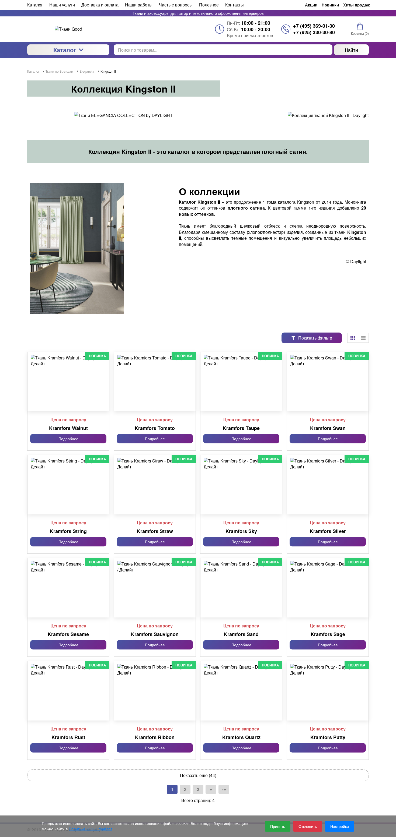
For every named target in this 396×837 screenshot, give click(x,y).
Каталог (64, 49)
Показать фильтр (315, 338)
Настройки (339, 826)
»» (223, 789)
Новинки (330, 5)
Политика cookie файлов (90, 828)
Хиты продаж (356, 5)
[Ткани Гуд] (68, 29)
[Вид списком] (363, 338)
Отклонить (307, 826)
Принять (277, 826)
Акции (311, 5)
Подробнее (68, 438)
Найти (351, 50)
